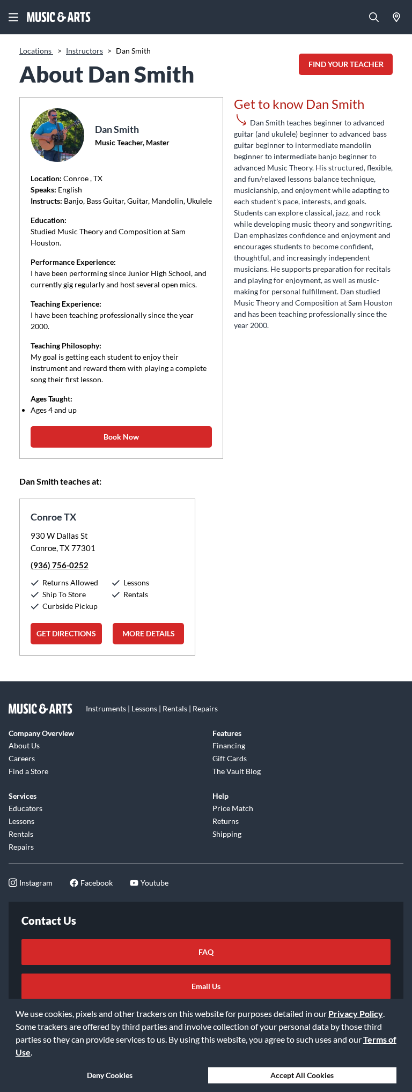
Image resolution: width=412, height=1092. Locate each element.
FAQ (206, 951)
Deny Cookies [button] (110, 1075)
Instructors (84, 50)
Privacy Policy (355, 1013)
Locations (36, 50)
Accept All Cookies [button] (302, 1075)
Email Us (206, 986)
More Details (148, 633)
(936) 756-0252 (60, 565)
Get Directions (66, 633)
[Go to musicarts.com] (59, 17)
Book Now (121, 436)
